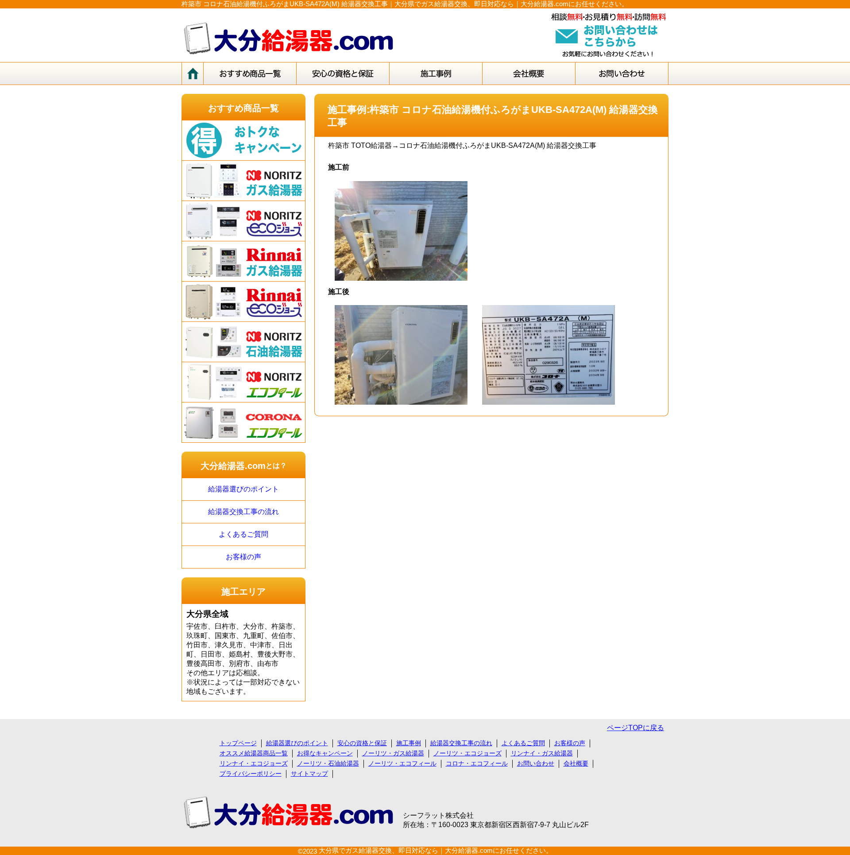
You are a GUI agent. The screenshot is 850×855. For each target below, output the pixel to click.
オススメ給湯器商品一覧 (254, 753)
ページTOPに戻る (635, 727)
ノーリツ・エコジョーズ (467, 753)
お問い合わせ (535, 763)
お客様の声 (243, 557)
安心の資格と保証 (362, 743)
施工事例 (408, 743)
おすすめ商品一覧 (243, 108)
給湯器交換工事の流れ (243, 511)
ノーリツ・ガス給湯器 (393, 753)
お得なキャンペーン (325, 753)
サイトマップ (309, 773)
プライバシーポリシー (251, 773)
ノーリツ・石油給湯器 (328, 763)
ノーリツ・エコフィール (402, 763)
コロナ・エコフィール (477, 763)
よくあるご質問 (243, 534)
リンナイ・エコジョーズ (254, 763)
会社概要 (576, 763)
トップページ (238, 743)
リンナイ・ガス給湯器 (542, 753)
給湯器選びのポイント (243, 489)
